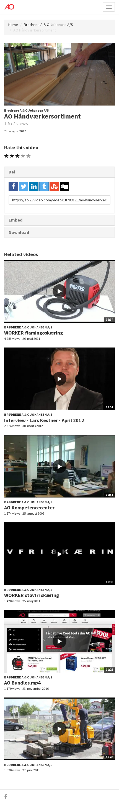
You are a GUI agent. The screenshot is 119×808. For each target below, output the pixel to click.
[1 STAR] (6, 156)
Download (19, 232)
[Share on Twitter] (23, 186)
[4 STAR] (23, 156)
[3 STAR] (17, 156)
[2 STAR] (12, 156)
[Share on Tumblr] (44, 186)
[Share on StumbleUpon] (54, 186)
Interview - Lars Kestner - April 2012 (44, 420)
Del (12, 172)
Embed (15, 220)
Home (13, 24)
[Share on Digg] (64, 186)
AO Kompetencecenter (29, 507)
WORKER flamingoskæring (33, 333)
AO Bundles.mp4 (22, 683)
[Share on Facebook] (13, 186)
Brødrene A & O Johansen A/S (48, 24)
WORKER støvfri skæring (31, 595)
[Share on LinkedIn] (33, 186)
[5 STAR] (28, 156)
